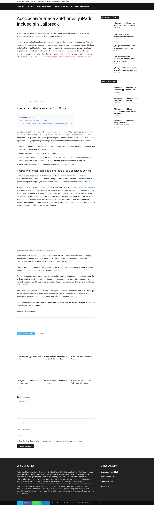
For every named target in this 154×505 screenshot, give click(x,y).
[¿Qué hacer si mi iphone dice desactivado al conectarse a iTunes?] (106, 26)
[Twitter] (125, 6)
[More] (56, 322)
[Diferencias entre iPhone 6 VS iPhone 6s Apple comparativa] (106, 90)
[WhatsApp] (46, 322)
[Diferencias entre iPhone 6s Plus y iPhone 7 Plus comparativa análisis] (106, 123)
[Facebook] (122, 6)
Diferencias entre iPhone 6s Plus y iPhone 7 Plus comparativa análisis (124, 122)
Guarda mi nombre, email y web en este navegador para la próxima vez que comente (50, 441)
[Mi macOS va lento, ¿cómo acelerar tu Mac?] (29, 346)
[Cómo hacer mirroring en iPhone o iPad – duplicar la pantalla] (83, 370)
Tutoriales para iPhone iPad (39, 6)
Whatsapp (37, 503)
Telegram (45, 503)
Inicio (21, 6)
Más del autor (41, 333)
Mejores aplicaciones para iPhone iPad (72, 6)
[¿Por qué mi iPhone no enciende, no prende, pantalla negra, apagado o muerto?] (106, 59)
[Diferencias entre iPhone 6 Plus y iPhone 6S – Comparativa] (106, 101)
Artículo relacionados (25, 333)
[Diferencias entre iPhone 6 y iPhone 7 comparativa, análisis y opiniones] (106, 112)
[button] (134, 7)
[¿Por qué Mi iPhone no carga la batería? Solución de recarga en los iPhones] (106, 71)
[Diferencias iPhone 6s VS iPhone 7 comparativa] (56, 370)
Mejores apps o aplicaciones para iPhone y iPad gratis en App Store (38, 13)
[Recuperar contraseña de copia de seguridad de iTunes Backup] (56, 346)
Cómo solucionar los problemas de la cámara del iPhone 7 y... (124, 36)
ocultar (32, 117)
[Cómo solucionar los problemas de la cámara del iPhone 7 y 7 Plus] (106, 37)
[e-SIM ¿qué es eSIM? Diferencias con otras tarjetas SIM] (29, 370)
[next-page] (21, 387)
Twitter (20, 503)
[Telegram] (51, 322)
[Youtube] (129, 6)
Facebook (28, 503)
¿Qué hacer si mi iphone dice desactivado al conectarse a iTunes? (124, 25)
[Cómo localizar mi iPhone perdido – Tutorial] (83, 346)
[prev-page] (18, 387)
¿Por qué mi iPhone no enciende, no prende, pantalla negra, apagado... (125, 59)
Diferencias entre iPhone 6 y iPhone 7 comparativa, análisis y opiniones (125, 111)
